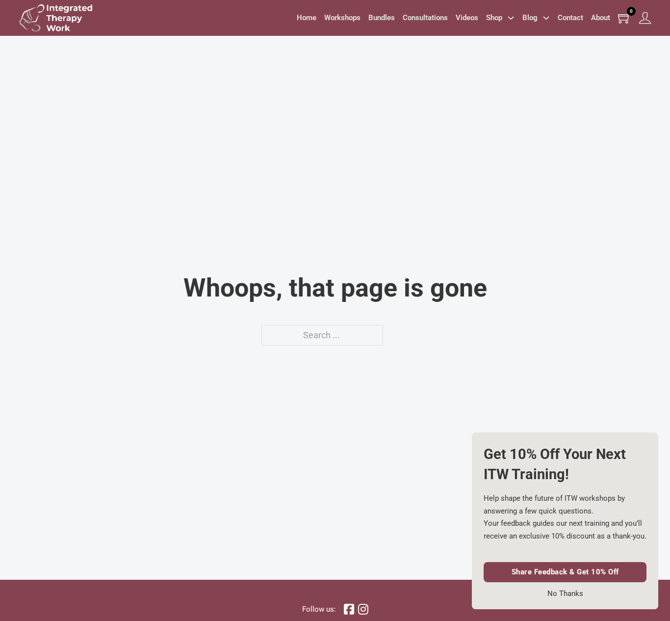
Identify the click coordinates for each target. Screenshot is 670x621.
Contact (570, 17)
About (600, 17)
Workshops (342, 17)
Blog (530, 17)
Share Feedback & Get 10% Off (565, 571)
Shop (494, 17)
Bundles (381, 17)
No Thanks (565, 593)
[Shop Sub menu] (511, 18)
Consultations (425, 17)
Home (306, 17)
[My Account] (645, 18)
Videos (467, 17)
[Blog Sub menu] (546, 18)
